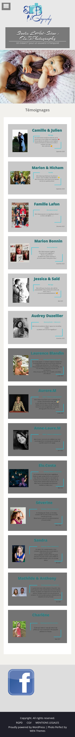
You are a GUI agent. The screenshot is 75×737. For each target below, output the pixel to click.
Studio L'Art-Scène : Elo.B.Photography (37, 36)
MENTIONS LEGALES (47, 722)
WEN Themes (37, 730)
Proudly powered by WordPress (26, 727)
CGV (29, 722)
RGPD (19, 722)
